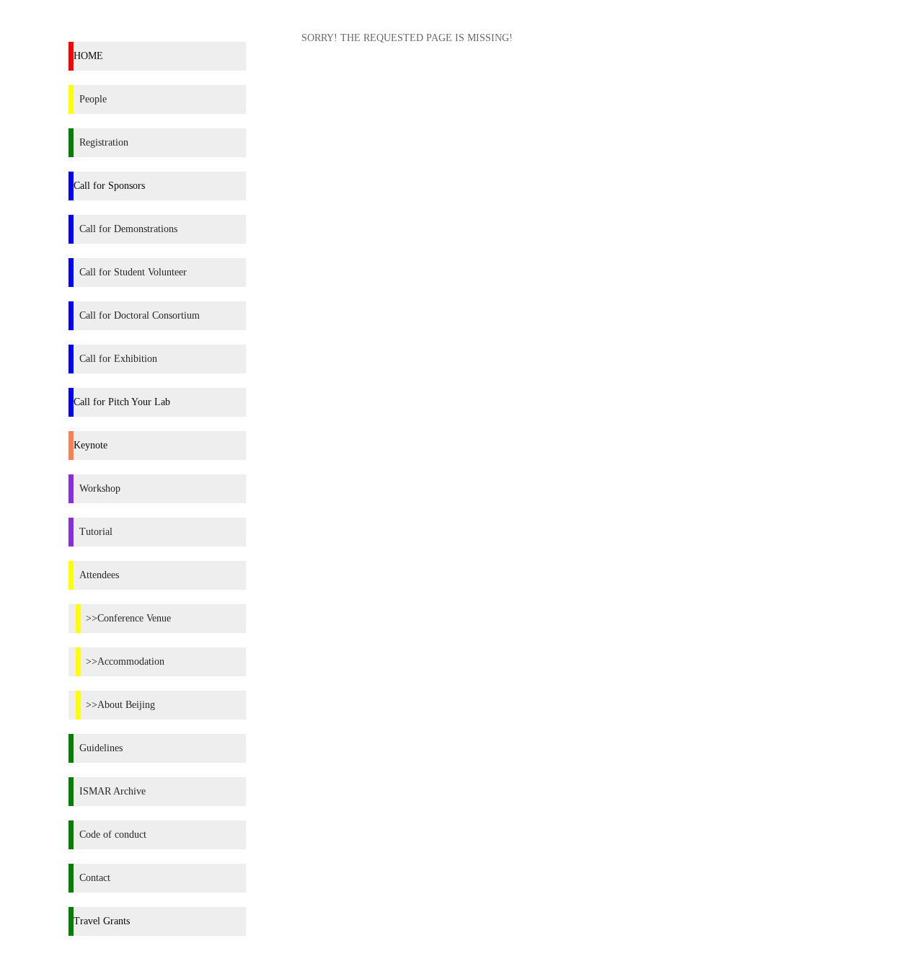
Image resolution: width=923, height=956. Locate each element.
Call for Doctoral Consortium (139, 315)
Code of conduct (112, 834)
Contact (94, 877)
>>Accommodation (125, 661)
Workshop (99, 488)
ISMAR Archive (112, 791)
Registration (103, 142)
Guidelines (101, 748)
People (93, 99)
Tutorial (95, 531)
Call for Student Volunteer (133, 272)
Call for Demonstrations (128, 228)
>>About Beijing (120, 704)
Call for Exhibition (118, 358)
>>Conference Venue (128, 618)
